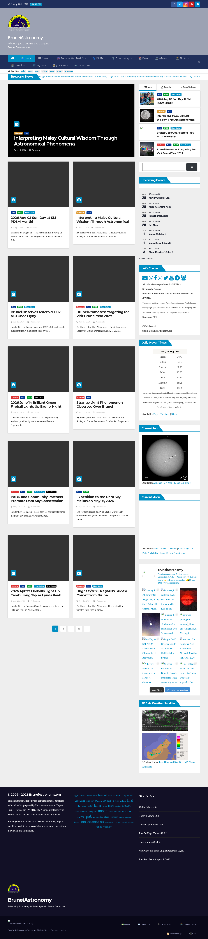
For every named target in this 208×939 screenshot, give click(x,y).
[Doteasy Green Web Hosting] (20, 923)
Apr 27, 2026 (85, 507)
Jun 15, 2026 (19, 412)
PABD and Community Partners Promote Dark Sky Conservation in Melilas (37, 501)
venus (99, 826)
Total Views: (145, 842)
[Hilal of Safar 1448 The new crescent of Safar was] (188, 673)
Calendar (172, 548)
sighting (76, 822)
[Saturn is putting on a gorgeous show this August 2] (188, 624)
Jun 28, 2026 (19, 322)
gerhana (123, 801)
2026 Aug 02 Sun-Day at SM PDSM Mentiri (33, 220)
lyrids (105, 806)
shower (128, 817)
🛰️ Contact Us (82, 65)
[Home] (13, 58)
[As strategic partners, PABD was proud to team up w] (169, 599)
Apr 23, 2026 (19, 601)
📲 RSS (192, 933)
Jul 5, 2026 (21, 150)
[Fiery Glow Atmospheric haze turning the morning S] (188, 599)
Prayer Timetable (161, 414)
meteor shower (81, 811)
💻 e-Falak (161, 58)
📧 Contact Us (144, 924)
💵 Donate (125, 924)
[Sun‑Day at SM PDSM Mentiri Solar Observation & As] (151, 648)
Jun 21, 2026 (84, 322)
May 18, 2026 (19, 507)
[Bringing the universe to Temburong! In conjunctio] (169, 624)
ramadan (114, 817)
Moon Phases (159, 548)
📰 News (43, 58)
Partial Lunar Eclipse (158, 215)
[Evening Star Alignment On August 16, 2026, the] (151, 599)
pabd (23, 71)
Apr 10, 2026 (85, 601)
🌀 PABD (98, 58)
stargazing (93, 821)
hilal (130, 800)
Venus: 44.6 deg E (157, 233)
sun (102, 821)
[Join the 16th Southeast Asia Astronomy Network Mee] (188, 648)
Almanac (157, 483)
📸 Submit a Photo (188, 924)
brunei (59, 71)
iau (78, 805)
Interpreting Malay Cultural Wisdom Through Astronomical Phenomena (65, 141)
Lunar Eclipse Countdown (172, 553)
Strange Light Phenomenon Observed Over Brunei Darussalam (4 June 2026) (99, 406)
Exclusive (161, 145)
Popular (167, 87)
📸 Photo (181, 58)
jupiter (90, 806)
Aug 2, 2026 (18, 227)
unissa (131, 822)
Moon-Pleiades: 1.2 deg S (161, 251)
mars (111, 805)
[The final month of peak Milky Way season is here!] (151, 624)
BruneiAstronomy (25, 37)
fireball (116, 801)
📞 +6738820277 (165, 924)
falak (109, 801)
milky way (93, 811)
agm (76, 795)
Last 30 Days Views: (149, 833)
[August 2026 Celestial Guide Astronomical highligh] (169, 648)
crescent (80, 800)
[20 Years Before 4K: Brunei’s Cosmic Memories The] (169, 673)
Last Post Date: (147, 859)
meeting (118, 806)
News (26, 133)
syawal (117, 822)
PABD (166, 94)
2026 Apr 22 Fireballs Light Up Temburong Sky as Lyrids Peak (36, 593)
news (37, 71)
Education (18, 133)
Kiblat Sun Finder (182, 483)
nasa (111, 811)
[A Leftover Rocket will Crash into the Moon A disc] (151, 673)
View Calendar (146, 258)
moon (30, 71)
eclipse (44, 71)
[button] (199, 61)
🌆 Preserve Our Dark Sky (71, 58)
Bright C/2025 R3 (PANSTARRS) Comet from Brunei (101, 593)
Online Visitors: (147, 807)
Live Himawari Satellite (170, 762)
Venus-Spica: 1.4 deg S (160, 242)
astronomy (92, 795)
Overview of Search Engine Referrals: (158, 850)
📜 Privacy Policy (174, 933)
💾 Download (18, 65)
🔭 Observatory (121, 58)
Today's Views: (147, 816)
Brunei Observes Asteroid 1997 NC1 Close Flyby (35, 314)
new (115, 811)
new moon (69, 71)
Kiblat (174, 414)
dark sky (90, 801)
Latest (149, 87)
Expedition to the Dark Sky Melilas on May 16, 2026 (98, 499)
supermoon (109, 822)
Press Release (189, 87)
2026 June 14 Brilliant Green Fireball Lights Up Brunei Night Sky (36, 406)
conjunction (127, 795)
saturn (121, 817)
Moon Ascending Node (160, 206)
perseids (99, 817)
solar (83, 821)
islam (84, 806)
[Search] (191, 167)
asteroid (82, 796)
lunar (52, 71)
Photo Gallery (176, 94)
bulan (110, 796)
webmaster (37, 150)
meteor (126, 805)
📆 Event (144, 58)
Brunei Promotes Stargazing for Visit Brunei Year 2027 (102, 314)
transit (124, 822)
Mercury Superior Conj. (160, 197)
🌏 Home (26, 58)
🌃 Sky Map (39, 65)
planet (106, 817)
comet (116, 795)
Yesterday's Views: (149, 824)
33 (79, 628)
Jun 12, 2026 (84, 412)
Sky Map (168, 483)
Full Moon (154, 224)
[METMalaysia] (165, 746)
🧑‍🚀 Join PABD (60, 65)
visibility (107, 827)
